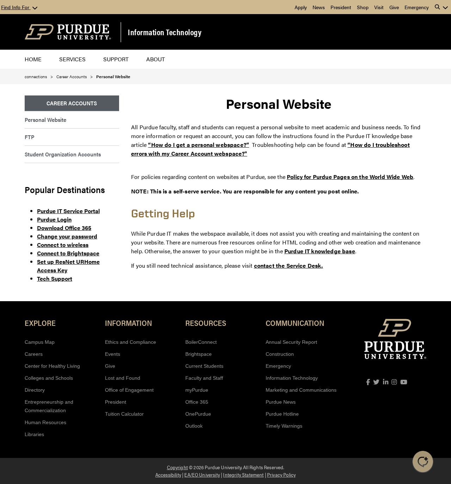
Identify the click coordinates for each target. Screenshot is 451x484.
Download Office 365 (64, 228)
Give (394, 7)
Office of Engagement (129, 390)
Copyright (177, 467)
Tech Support (54, 278)
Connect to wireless (62, 245)
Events (112, 354)
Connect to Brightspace (68, 253)
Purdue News (281, 402)
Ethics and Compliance (130, 342)
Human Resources (45, 422)
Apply (301, 7)
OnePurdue (198, 414)
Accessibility (168, 474)
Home (33, 59)
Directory (35, 390)
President (340, 7)
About (155, 59)
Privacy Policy (281, 474)
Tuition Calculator (124, 414)
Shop (363, 7)
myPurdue (196, 390)
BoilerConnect (201, 342)
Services (72, 59)
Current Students (204, 366)
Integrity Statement (243, 474)
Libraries (34, 434)
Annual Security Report (291, 342)
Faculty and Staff (204, 378)
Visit (379, 7)
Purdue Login (54, 219)
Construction (280, 354)
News (319, 7)
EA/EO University (202, 474)
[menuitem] (72, 103)
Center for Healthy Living (52, 366)
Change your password (67, 236)
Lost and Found (122, 378)
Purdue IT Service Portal (68, 211)
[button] (441, 7)
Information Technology (165, 32)
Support (116, 59)
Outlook (194, 426)
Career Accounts (71, 76)
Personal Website (45, 120)
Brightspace (198, 354)
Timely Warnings (284, 426)
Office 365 (196, 402)
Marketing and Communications (301, 390)
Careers (34, 354)
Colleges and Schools (49, 378)
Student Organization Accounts (63, 154)
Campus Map (40, 342)
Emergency (416, 7)
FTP (29, 137)
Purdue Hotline (282, 414)
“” (198, 145)
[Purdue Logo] (68, 32)
